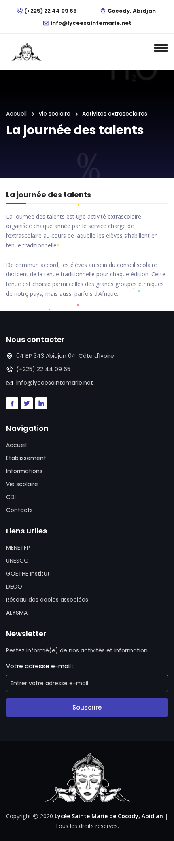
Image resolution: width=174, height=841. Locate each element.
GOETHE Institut (28, 574)
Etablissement (26, 458)
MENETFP (18, 548)
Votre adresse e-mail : (40, 666)
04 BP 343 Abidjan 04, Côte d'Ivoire (65, 356)
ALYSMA (17, 613)
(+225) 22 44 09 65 (50, 11)
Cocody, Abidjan (132, 11)
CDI (11, 497)
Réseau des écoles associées (47, 600)
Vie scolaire (22, 484)
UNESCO (17, 561)
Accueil (16, 114)
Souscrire (87, 707)
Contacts (19, 510)
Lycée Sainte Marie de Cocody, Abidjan (109, 816)
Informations (24, 471)
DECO (14, 587)
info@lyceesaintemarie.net (91, 23)
